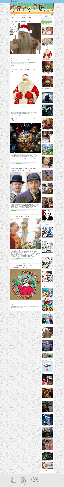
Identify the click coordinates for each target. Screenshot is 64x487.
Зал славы (12, 484)
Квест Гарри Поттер (24, 480)
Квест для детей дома (34, 478)
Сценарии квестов (23, 478)
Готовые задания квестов (34, 480)
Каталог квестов (23, 477)
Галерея (12, 483)
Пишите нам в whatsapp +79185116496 (26, 1)
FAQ (11, 480)
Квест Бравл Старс (23, 482)
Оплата (12, 479)
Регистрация (42, 23)
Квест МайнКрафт (23, 484)
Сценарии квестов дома (34, 477)
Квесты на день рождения (35, 481)
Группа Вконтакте (13, 482)
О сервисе (12, 477)
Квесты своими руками (34, 479)
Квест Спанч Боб (23, 481)
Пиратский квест (23, 479)
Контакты (12, 481)
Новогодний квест (23, 483)
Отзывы (12, 478)
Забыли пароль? (47, 23)
